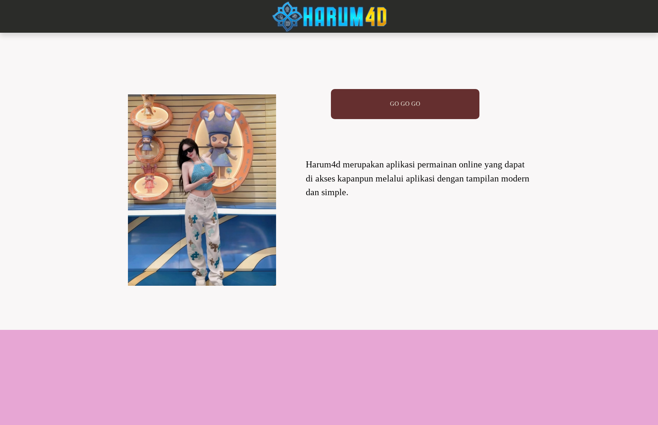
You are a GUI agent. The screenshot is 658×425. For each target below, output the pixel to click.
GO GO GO (405, 103)
